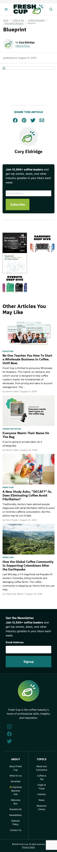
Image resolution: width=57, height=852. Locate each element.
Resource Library (41, 807)
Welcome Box (15, 802)
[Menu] (6, 9)
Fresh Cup (28, 9)
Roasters (8, 351)
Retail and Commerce (41, 768)
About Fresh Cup (15, 768)
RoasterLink (16, 809)
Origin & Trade (42, 786)
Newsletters (15, 815)
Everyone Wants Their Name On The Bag (26, 435)
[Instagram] (9, 726)
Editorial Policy (23, 46)
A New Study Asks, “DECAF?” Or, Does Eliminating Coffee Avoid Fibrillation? (27, 495)
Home (5, 20)
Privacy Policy (28, 847)
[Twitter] (9, 741)
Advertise (15, 781)
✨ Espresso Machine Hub (15, 790)
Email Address (15, 642)
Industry (41, 794)
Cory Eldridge (27, 42)
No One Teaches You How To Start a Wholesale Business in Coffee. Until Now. (27, 359)
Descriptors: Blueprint (13, 23)
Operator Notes (12, 429)
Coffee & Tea (18, 20)
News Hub (8, 487)
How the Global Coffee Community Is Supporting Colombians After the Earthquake (28, 565)
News (41, 800)
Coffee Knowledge (36, 20)
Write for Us (16, 775)
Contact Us (15, 830)
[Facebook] (9, 734)
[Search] (51, 9)
